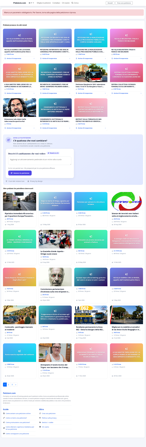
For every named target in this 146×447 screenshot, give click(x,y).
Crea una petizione (124, 3)
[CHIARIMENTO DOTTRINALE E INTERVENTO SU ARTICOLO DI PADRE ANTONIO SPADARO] (55, 114)
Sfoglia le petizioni (44, 3)
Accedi (110, 3)
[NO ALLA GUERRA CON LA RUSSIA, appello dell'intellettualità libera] (19, 45)
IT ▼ (32, 3)
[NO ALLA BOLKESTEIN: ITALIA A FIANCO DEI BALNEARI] (126, 45)
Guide (5, 409)
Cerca (76, 3)
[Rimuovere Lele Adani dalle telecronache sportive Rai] (19, 114)
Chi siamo (66, 3)
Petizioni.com (19, 3)
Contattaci (56, 3)
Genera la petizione (21, 173)
